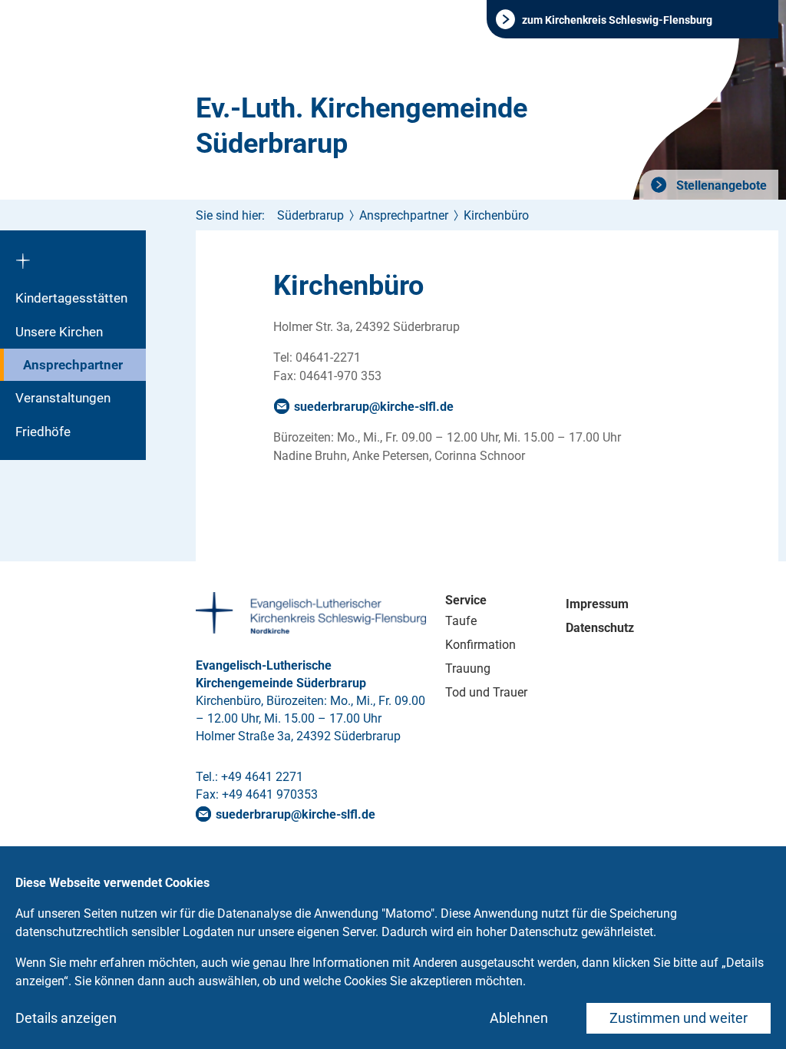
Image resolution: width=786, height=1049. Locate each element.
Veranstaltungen (63, 397)
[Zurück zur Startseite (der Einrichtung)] (73, 255)
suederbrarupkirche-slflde (374, 406)
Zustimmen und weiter (678, 1018)
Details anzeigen (66, 1018)
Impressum (597, 604)
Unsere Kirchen (59, 331)
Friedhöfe (43, 431)
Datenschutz (600, 627)
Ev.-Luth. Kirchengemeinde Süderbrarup (361, 126)
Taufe (461, 621)
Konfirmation (480, 644)
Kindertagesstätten (71, 298)
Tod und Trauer (486, 692)
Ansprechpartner (73, 364)
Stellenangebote (720, 185)
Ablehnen (519, 1018)
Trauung (467, 668)
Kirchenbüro (496, 215)
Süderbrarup (310, 215)
